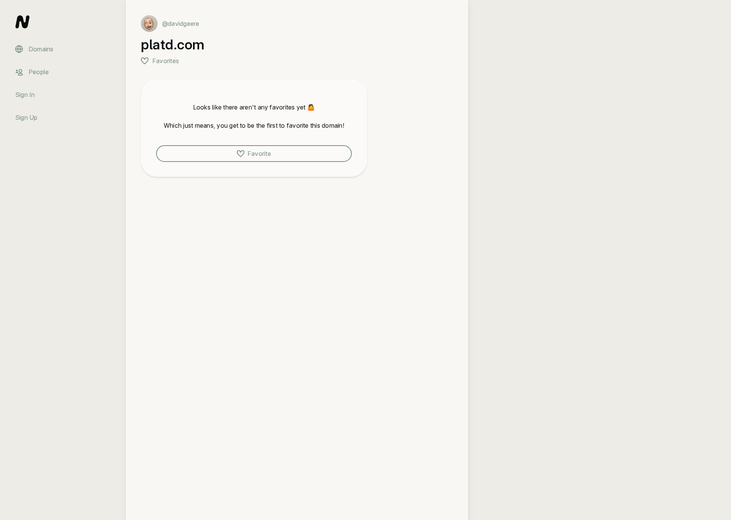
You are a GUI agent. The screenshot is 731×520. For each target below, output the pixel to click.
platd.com (173, 44)
